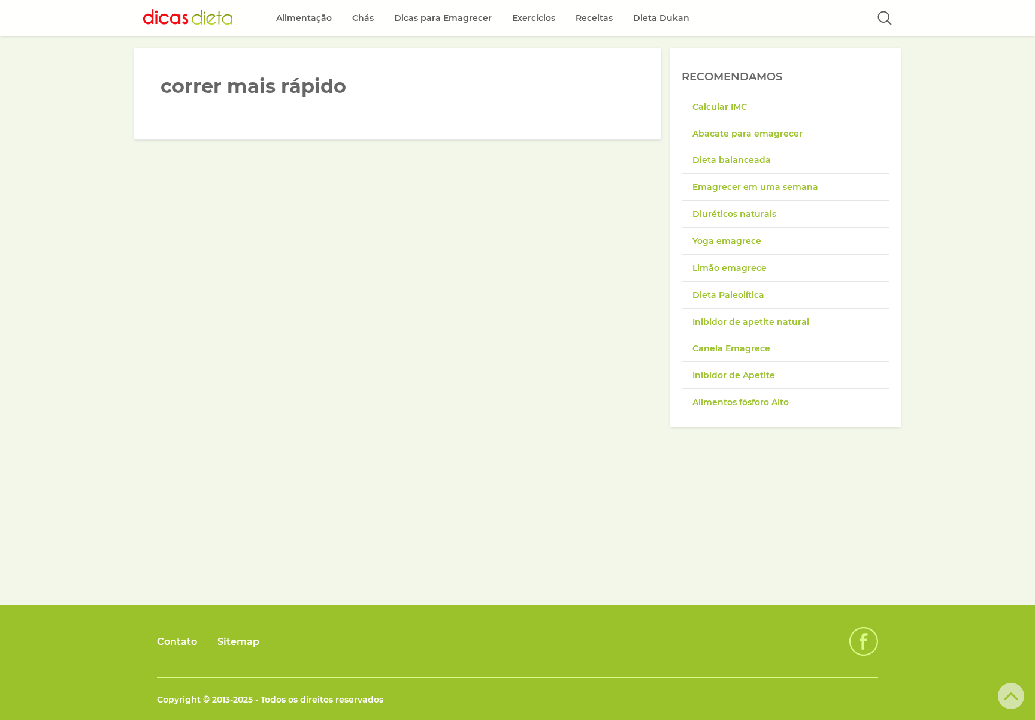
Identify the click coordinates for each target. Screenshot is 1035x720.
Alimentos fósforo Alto (740, 402)
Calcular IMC (719, 106)
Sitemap (238, 641)
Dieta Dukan (661, 18)
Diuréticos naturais (734, 214)
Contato (177, 641)
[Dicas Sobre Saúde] (188, 18)
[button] (884, 18)
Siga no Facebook (863, 641)
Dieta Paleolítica (728, 295)
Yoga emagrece (726, 241)
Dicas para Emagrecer (443, 18)
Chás (363, 18)
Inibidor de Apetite (733, 375)
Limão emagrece (729, 268)
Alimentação (304, 18)
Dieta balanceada (731, 160)
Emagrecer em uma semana (755, 187)
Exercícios (533, 18)
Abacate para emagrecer (747, 133)
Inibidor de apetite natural (750, 322)
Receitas (594, 18)
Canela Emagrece (731, 348)
